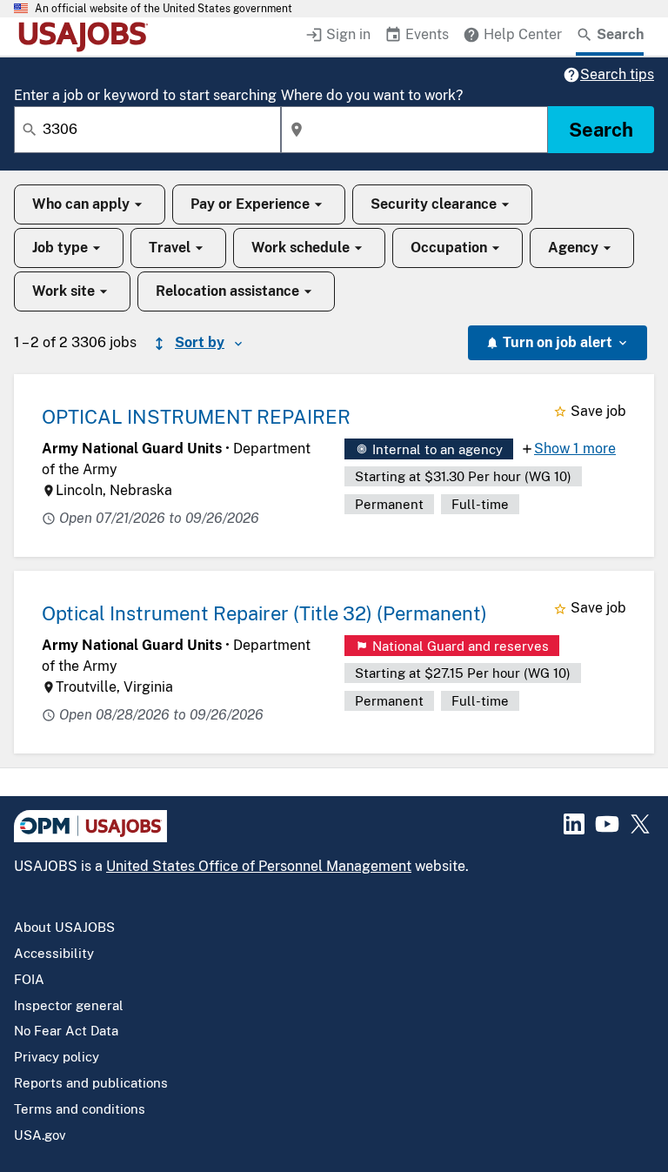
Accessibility (54, 953)
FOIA (29, 979)
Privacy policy (56, 1056)
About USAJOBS (64, 927)
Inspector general (69, 1005)
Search (601, 129)
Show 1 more (575, 448)
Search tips (617, 74)
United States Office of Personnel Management (258, 866)
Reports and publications (91, 1082)
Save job (598, 411)
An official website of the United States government (163, 8)
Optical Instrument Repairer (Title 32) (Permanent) (264, 613)
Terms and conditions (79, 1109)
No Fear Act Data (66, 1030)
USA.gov (40, 1135)
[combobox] (147, 129)
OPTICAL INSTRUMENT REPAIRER (196, 416)
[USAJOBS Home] (87, 36)
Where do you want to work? (372, 95)
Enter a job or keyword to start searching (145, 95)
